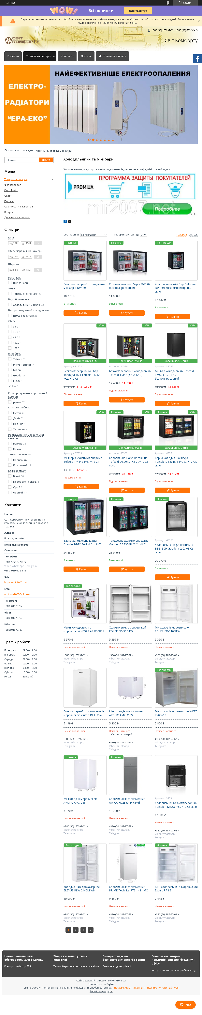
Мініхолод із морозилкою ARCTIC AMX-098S (126, 713)
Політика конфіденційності (163, 987)
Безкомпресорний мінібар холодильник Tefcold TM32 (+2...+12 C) (82, 374)
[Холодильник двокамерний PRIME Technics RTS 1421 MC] (130, 863)
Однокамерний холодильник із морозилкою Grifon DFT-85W (84, 713)
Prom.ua (121, 980)
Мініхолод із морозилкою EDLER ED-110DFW (172, 629)
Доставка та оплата (112, 56)
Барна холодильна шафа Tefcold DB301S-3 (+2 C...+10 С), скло (176, 461)
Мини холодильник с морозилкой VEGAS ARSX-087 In (85, 629)
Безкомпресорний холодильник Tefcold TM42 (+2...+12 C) (130, 373)
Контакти (67, 56)
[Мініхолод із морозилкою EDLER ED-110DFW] (176, 604)
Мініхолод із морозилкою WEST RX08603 (176, 713)
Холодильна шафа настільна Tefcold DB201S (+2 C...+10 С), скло (129, 461)
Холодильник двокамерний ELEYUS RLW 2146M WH (82, 888)
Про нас (86, 56)
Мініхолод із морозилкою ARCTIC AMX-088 (80, 800)
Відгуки (8, 212)
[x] (69, 222)
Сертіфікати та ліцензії (18, 206)
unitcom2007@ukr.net (17, 594)
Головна (13, 56)
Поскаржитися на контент (129, 987)
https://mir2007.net (15, 582)
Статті (8, 195)
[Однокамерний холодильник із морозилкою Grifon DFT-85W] (85, 688)
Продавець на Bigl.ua (101, 984)
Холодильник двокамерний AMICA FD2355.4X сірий (127, 800)
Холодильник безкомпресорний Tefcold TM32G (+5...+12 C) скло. (176, 805)
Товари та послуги (38, 56)
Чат (188, 1004)
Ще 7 (15, 386)
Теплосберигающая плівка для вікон (76, 966)
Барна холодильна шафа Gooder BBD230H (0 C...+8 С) (82, 542)
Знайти (46, 159)
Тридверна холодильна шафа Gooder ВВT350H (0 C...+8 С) (129, 542)
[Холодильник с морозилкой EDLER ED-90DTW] (130, 604)
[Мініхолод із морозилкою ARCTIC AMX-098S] (130, 688)
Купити (83, 312)
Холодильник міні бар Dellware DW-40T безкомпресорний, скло (175, 288)
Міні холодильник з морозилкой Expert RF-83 (176, 888)
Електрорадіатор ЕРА (17, 966)
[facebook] (65, 222)
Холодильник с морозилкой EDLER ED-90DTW (127, 629)
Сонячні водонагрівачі (117, 966)
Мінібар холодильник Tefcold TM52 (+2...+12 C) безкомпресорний (174, 374)
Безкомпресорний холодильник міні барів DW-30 (85, 286)
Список (193, 234)
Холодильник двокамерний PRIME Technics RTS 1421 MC (128, 888)
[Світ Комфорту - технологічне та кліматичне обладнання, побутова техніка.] (24, 40)
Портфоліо (11, 190)
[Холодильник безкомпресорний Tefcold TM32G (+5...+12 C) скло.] (176, 775)
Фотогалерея (12, 185)
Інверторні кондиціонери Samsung (173, 970)
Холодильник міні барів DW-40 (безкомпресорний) (129, 286)
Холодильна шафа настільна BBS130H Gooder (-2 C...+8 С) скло (174, 548)
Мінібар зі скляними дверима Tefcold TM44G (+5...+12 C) (83, 459)
